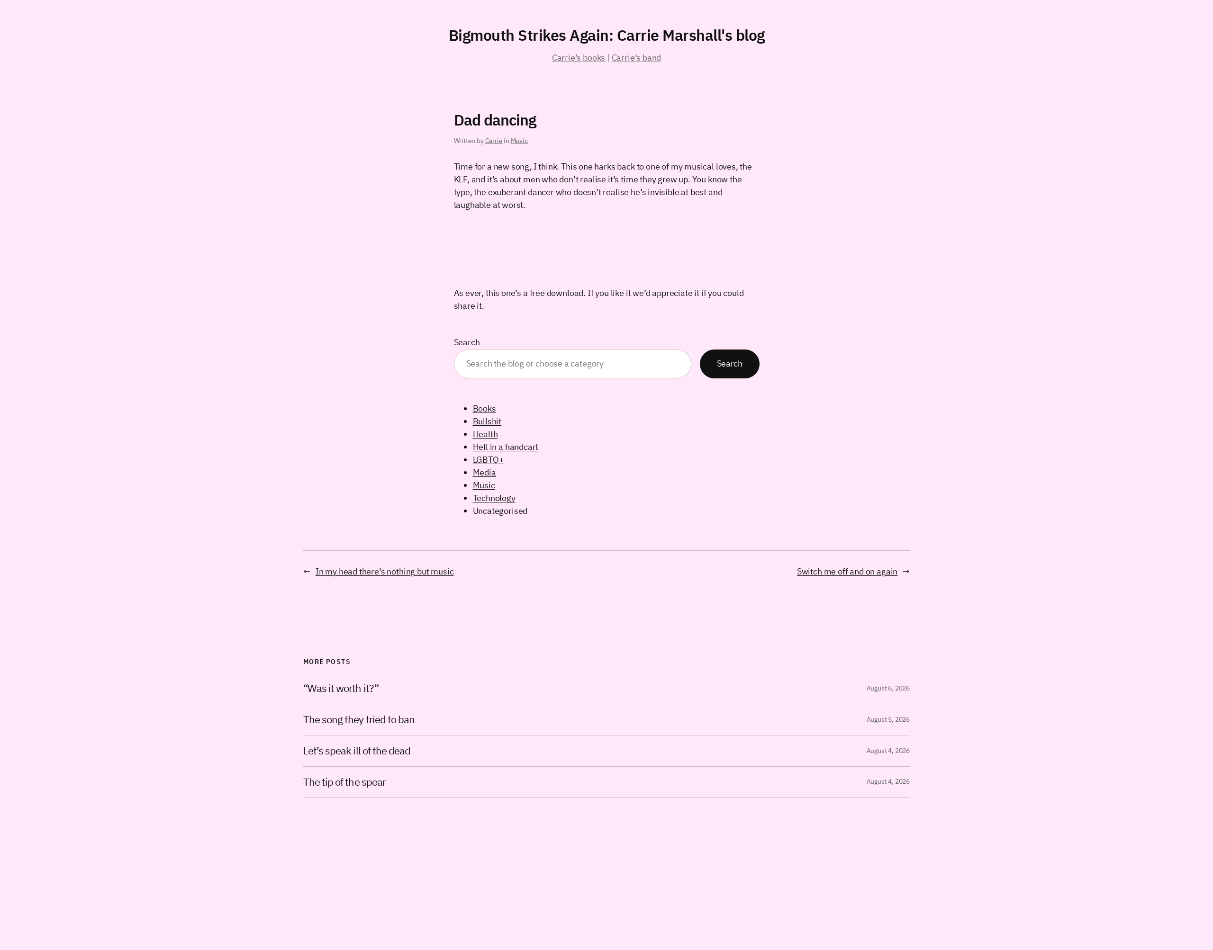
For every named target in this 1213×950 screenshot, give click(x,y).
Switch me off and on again (847, 571)
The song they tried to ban (359, 720)
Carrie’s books (578, 57)
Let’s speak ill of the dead (356, 751)
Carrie (494, 140)
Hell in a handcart (506, 446)
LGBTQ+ (488, 459)
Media (484, 472)
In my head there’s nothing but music (385, 571)
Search (467, 342)
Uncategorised (500, 510)
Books (484, 408)
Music (519, 140)
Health (485, 434)
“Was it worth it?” (341, 688)
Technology (494, 498)
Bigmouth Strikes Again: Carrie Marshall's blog (607, 35)
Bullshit (487, 421)
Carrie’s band (636, 57)
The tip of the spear (344, 782)
